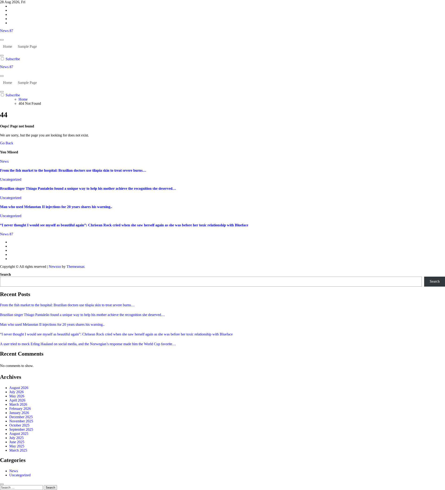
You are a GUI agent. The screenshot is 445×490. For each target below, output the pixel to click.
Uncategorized (10, 179)
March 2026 (18, 404)
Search (5, 274)
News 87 (6, 31)
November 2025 (21, 421)
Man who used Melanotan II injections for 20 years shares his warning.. (56, 207)
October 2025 (19, 425)
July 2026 (16, 392)
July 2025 (16, 438)
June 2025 (16, 442)
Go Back (6, 143)
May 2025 (16, 446)
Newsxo (55, 267)
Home (7, 46)
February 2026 (20, 409)
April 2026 (17, 400)
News (4, 161)
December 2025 (21, 417)
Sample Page (27, 46)
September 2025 (21, 429)
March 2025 (18, 450)
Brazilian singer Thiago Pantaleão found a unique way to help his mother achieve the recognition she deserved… (88, 188)
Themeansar (75, 267)
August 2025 (18, 434)
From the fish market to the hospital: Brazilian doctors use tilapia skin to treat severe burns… (73, 170)
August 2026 (18, 388)
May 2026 (16, 396)
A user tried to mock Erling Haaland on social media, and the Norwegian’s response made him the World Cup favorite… (88, 344)
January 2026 (19, 413)
